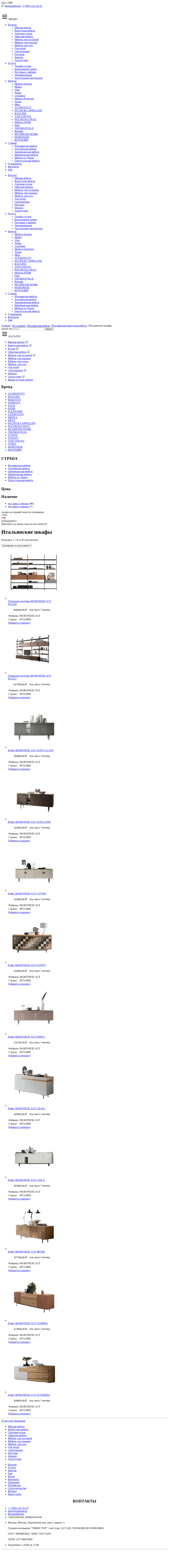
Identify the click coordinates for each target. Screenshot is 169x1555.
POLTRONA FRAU (26, 119)
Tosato (18, 101)
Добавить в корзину (19, 622)
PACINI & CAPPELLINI (28, 110)
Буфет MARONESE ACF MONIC (27, 1251)
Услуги (12, 63)
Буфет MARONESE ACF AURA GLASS (30, 750)
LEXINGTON (16, 414)
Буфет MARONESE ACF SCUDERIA (29, 1395)
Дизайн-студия (23, 66)
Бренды (12, 81)
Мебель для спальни (26, 42)
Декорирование (23, 75)
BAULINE (20, 113)
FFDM (11, 408)
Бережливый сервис (26, 69)
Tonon (18, 92)
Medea (18, 86)
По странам (18, 325)
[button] (32, 574)
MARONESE (22, 137)
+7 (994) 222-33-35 (31, 6)
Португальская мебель (27, 160)
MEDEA (12, 417)
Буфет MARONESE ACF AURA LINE (29, 822)
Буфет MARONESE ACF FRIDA (26, 1036)
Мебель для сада (24, 45)
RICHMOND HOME (26, 134)
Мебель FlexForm (24, 98)
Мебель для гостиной (27, 39)
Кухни (11, 348)
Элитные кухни (23, 33)
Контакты (13, 166)
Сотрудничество (17, 1488)
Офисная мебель (24, 36)
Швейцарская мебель (26, 154)
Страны (12, 143)
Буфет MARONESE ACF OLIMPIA (28, 1323)
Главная (5, 325)
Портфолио (14, 1485)
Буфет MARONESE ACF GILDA (26, 1108)
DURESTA (14, 402)
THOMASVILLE (24, 128)
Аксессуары (21, 60)
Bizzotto (19, 131)
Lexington (20, 95)
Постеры (19, 54)
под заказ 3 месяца (18, 503)
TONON (12, 435)
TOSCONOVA (23, 116)
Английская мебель (25, 149)
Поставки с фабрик (25, 72)
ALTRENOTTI (23, 107)
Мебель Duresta (23, 83)
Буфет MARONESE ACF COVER (27, 893)
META (11, 420)
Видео (11, 1476)
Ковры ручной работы (20, 379)
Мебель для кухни (18, 361)
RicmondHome (13, 6)
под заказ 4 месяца (18, 506)
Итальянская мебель (26, 146)
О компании (15, 163)
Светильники (22, 51)
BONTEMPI (21, 140)
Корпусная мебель (25, 30)
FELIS (11, 405)
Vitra (17, 89)
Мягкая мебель (23, 27)
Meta (17, 104)
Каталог (12, 24)
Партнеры (13, 1482)
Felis (17, 125)
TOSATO (13, 438)
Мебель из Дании (24, 157)
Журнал (12, 1491)
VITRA (12, 444)
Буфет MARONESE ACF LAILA (26, 1180)
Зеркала (19, 57)
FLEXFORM (15, 411)
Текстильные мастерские (29, 78)
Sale (10, 169)
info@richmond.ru (17, 1511)
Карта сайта (14, 1494)
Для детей (20, 48)
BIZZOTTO (14, 399)
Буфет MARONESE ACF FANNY (27, 965)
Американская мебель (27, 151)
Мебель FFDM (23, 122)
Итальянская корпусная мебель (69, 325)
